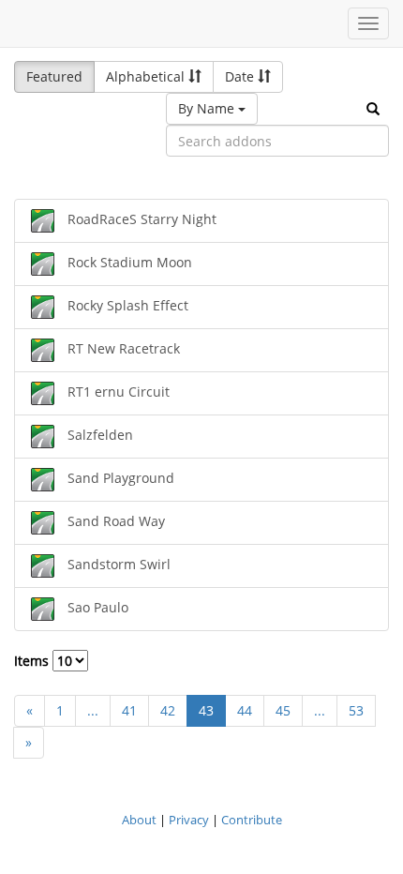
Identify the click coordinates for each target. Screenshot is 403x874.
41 (129, 710)
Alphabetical (147, 76)
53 (356, 710)
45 (283, 710)
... (92, 710)
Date (241, 76)
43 (206, 710)
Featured (54, 76)
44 (244, 710)
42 (167, 710)
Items (33, 661)
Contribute (251, 819)
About (139, 819)
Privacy (189, 819)
